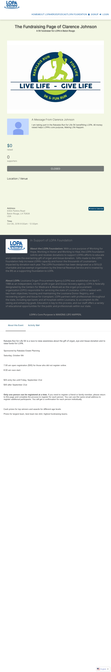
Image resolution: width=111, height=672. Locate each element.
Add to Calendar (96, 209)
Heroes (54, 14)
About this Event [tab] (15, 325)
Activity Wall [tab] (33, 325)
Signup (94, 14)
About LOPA (43, 14)
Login (105, 14)
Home (34, 14)
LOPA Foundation (77, 14)
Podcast (63, 14)
